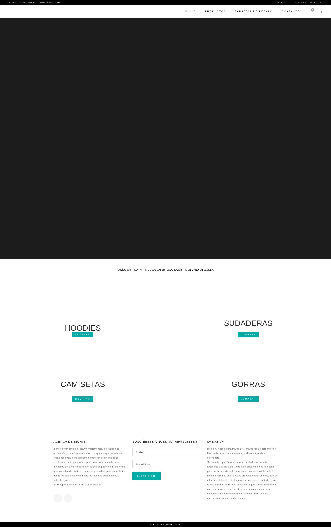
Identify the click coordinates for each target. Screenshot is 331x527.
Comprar (82, 334)
